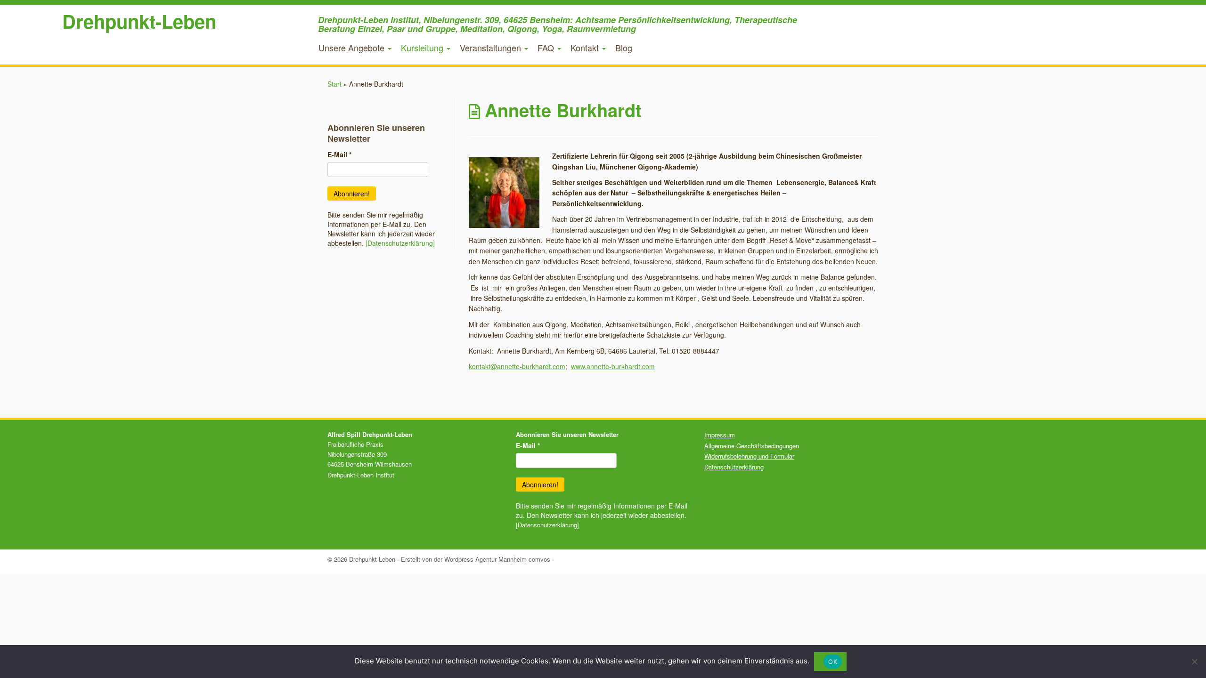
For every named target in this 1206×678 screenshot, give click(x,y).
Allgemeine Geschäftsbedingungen (751, 445)
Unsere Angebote (352, 47)
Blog (623, 47)
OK (832, 661)
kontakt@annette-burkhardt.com (517, 366)
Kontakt (585, 47)
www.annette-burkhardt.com (613, 366)
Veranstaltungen (491, 47)
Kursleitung (423, 47)
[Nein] (1194, 661)
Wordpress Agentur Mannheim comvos (497, 559)
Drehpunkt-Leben (139, 21)
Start (334, 84)
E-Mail (339, 154)
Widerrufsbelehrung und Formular (749, 456)
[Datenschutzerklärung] (400, 243)
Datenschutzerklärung (734, 466)
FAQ (547, 47)
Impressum (719, 434)
